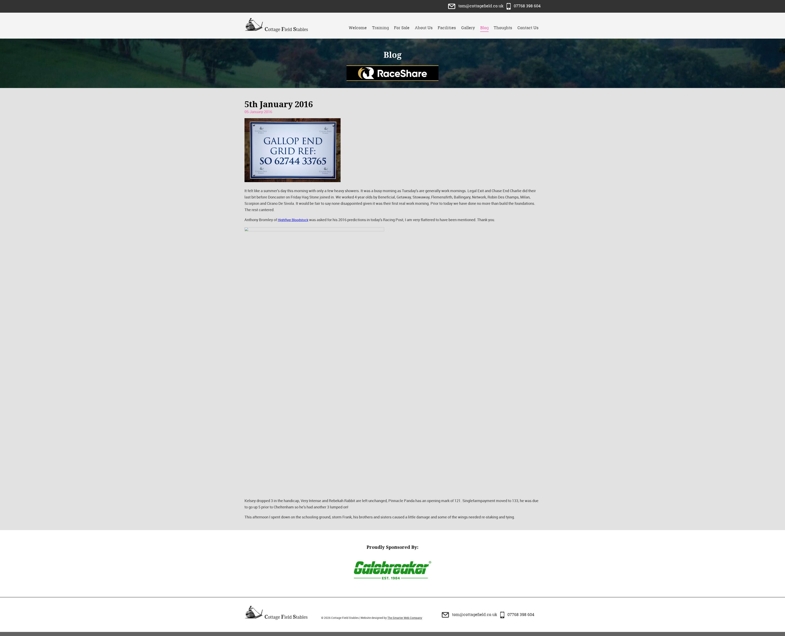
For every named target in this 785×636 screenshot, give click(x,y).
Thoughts (503, 27)
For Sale (401, 27)
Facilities (447, 27)
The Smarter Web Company (404, 618)
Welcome (358, 27)
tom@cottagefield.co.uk (481, 6)
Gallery (468, 27)
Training (380, 27)
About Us (424, 27)
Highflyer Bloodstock (293, 220)
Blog (484, 27)
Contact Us (527, 27)
